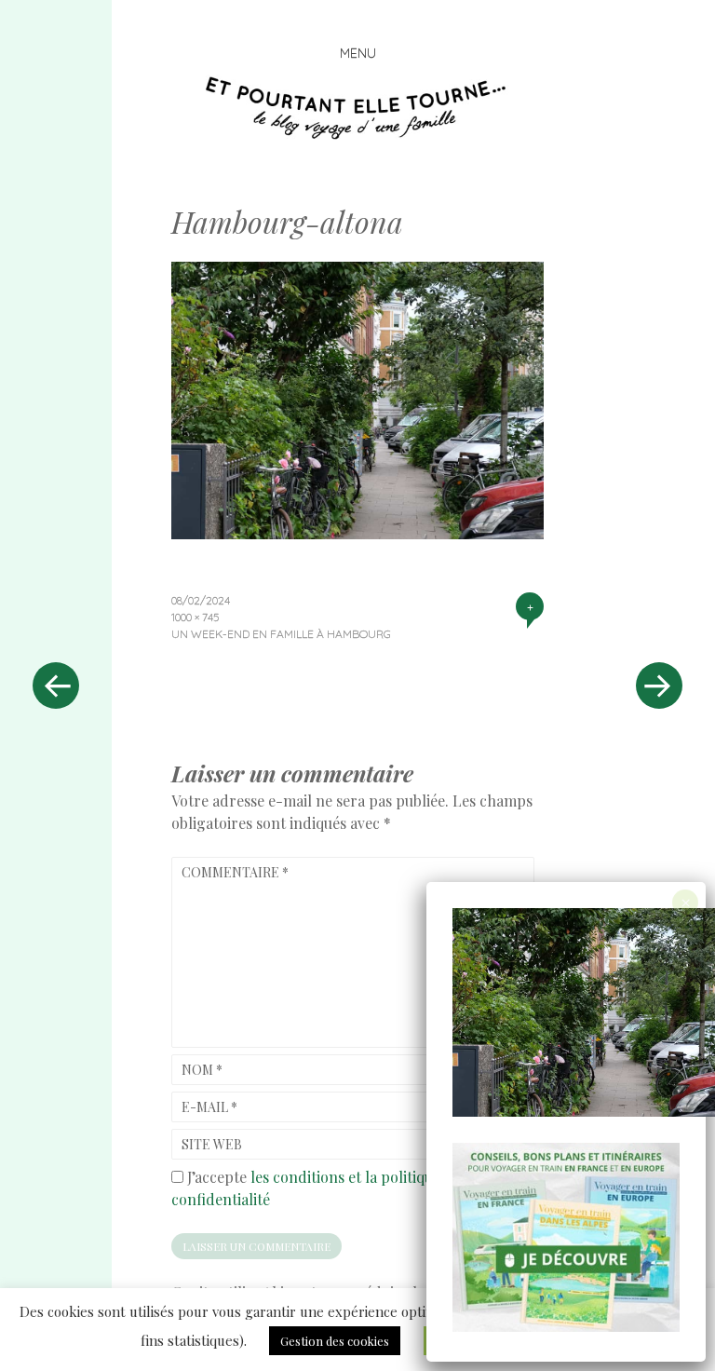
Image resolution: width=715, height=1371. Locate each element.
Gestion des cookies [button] (334, 1341)
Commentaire (235, 872)
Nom (202, 1070)
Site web (212, 1144)
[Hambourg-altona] (357, 533)
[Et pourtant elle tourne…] (357, 108)
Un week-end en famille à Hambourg (281, 634)
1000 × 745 (195, 617)
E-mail (209, 1107)
